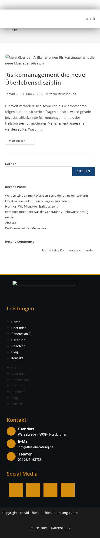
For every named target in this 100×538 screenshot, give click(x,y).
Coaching (18, 346)
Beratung (18, 340)
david (11, 94)
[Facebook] (16, 490)
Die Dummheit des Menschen (25, 228)
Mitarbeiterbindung (61, 94)
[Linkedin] (50, 490)
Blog (14, 352)
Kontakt (17, 358)
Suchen (11, 164)
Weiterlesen (22, 139)
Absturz (10, 222)
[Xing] (68, 490)
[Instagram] (33, 490)
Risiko (14, 30)
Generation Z (21, 334)
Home (15, 322)
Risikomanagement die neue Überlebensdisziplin (45, 78)
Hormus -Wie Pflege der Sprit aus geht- (32, 206)
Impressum (38, 528)
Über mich (19, 328)
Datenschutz (60, 528)
